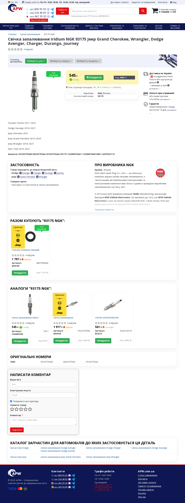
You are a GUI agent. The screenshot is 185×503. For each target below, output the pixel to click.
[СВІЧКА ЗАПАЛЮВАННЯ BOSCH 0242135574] (113, 304)
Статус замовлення (147, 475)
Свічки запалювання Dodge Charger (103, 447)
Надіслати (17, 429)
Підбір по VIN (62, 11)
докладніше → (154, 89)
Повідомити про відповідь (26, 401)
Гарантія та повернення (143, 2)
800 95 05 (38, 9)
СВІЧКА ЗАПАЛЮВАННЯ (106, 318)
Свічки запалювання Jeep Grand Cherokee (61, 457)
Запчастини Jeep (18, 457)
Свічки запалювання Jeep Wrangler (102, 457)
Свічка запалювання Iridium (25, 318)
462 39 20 (38, 16)
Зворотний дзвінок (39, 20)
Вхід (174, 2)
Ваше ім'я (15, 379)
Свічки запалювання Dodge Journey (58, 450)
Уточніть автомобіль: (16, 60)
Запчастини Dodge (19, 447)
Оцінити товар (18, 405)
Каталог (142, 493)
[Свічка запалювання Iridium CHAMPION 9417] (30, 304)
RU (16, 2)
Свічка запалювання (63, 318)
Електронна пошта (20, 390)
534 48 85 (38, 12)
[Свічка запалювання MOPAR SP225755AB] (71, 304)
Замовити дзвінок (103, 486)
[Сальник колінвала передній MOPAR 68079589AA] (30, 236)
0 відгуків (28, 49)
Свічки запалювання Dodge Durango (149, 447)
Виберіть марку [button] (60, 61)
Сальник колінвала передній (25, 250)
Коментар (16, 415)
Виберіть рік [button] (35, 61)
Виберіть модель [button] (87, 61)
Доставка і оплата (119, 2)
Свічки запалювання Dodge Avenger (58, 447)
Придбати (95, 77)
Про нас (142, 497)
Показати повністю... (105, 209)
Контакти (162, 2)
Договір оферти (146, 489)
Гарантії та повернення (149, 486)
